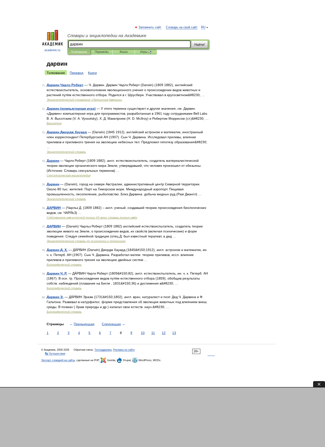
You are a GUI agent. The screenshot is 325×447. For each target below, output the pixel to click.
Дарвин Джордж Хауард (67, 132)
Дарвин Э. (55, 297)
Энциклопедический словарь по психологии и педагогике (86, 241)
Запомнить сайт (150, 27)
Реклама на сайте (124, 349)
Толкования (79, 52)
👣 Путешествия (55, 353)
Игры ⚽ (146, 52)
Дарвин (53, 160)
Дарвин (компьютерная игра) (71, 108)
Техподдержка (103, 349)
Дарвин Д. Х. (57, 250)
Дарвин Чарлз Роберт (65, 85)
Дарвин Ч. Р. (57, 273)
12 (164, 333)
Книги (124, 52)
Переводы (102, 52)
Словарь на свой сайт (181, 27)
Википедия (54, 123)
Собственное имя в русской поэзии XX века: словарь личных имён (92, 217)
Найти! (199, 44)
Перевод (76, 73)
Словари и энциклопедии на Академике (106, 35)
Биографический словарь (64, 264)
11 (153, 333)
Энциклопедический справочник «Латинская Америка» (84, 100)
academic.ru (52, 50)
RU (203, 27)
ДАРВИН (54, 208)
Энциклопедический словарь (66, 152)
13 (174, 333)
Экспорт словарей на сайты (58, 360)
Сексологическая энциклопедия (68, 175)
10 (143, 333)
